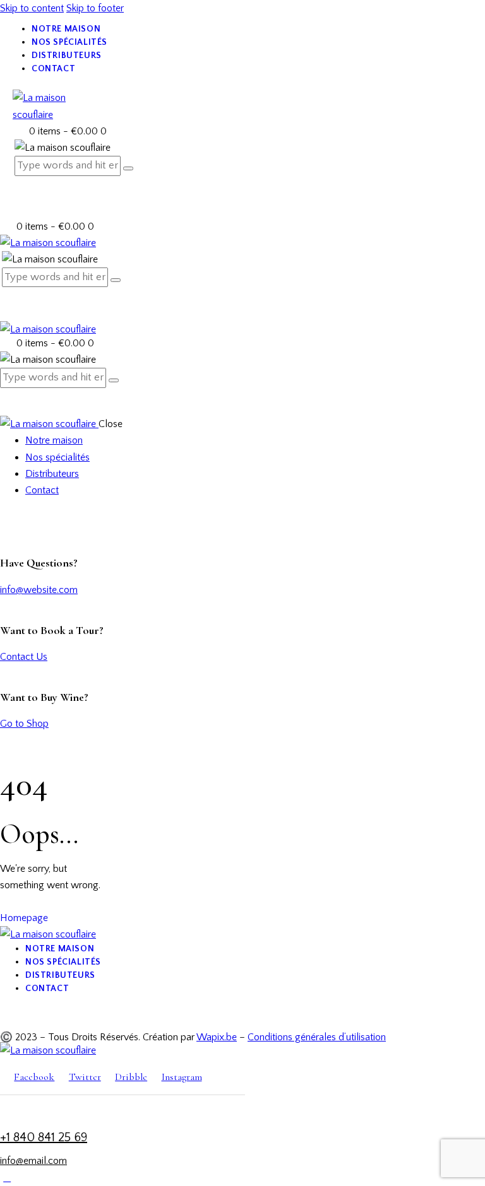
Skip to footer (95, 8)
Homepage (24, 918)
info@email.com (33, 1160)
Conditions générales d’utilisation (317, 1037)
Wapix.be (216, 1037)
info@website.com (39, 590)
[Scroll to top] (7, 1177)
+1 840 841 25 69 (43, 1137)
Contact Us (23, 656)
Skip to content (32, 8)
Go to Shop (24, 723)
